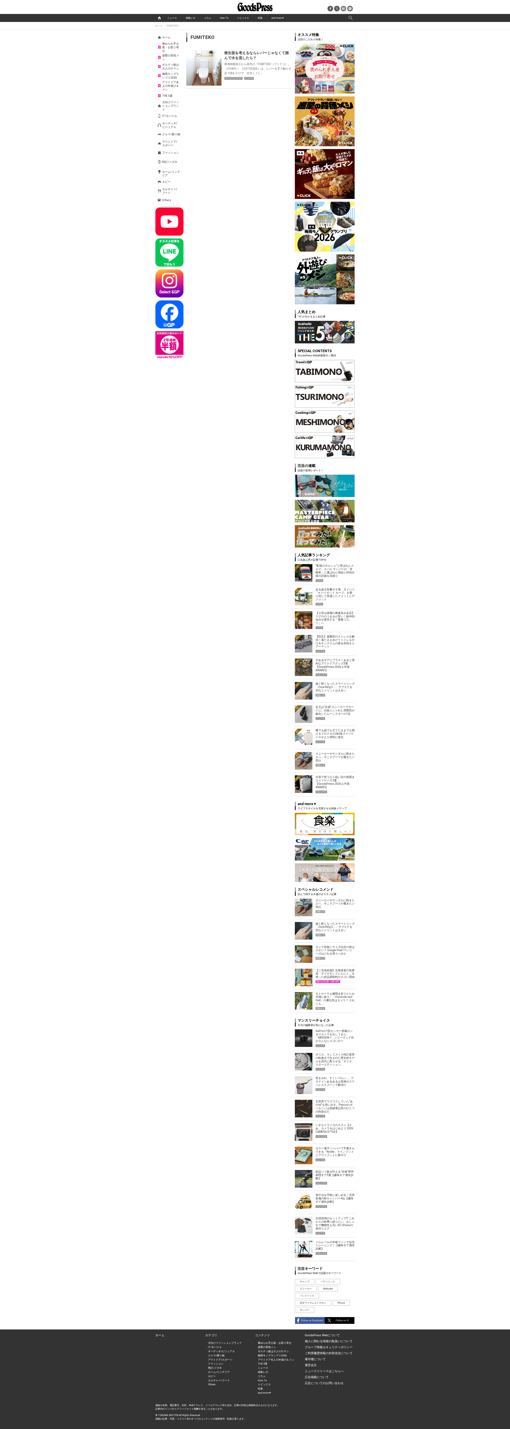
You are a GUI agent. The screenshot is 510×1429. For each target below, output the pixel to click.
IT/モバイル (169, 116)
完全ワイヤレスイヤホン (313, 1303)
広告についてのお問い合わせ (324, 1383)
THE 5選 (167, 95)
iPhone (341, 1303)
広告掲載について (317, 1377)
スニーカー (306, 1288)
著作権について (315, 1359)
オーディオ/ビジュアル (169, 125)
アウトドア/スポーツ (169, 143)
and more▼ (277, 18)
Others (166, 200)
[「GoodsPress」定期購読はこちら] (169, 345)
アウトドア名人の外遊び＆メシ (170, 86)
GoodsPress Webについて (322, 1335)
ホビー (166, 181)
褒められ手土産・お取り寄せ (170, 47)
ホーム (159, 25)
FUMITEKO (172, 25)
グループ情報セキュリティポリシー (329, 1347)
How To (224, 18)
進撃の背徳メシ (170, 57)
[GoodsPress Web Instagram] (169, 283)
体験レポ (190, 18)
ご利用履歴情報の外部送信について (329, 1353)
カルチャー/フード (169, 191)
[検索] (351, 18)
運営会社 (311, 1365)
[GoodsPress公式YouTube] (169, 222)
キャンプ (304, 1281)
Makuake (328, 1288)
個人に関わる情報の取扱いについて (329, 1341)
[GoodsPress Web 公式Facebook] (169, 314)
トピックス (243, 18)
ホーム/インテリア (171, 173)
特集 (260, 18)
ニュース (172, 18)
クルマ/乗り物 (171, 134)
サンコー (304, 1309)
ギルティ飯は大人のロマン (170, 66)
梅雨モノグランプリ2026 (170, 75)
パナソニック (328, 1281)
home (159, 18)
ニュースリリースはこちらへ (324, 1371)
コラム (207, 18)
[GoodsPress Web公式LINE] (169, 252)
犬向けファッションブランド (170, 106)
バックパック (307, 1295)
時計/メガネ (169, 161)
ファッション (170, 152)
